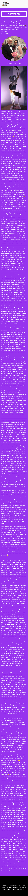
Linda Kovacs (21, 889)
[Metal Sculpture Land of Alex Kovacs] (5, 6)
